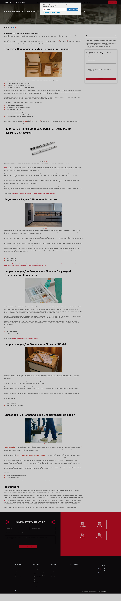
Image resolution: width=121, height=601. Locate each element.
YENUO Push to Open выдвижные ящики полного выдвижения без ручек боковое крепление (33, 480)
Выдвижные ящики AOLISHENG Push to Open (22, 409)
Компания (38, 2)
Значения (76, 2)
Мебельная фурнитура (48, 2)
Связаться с (99, 537)
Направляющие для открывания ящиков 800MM (98, 44)
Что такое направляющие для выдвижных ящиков (98, 39)
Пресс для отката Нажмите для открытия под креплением (25, 338)
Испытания (82, 537)
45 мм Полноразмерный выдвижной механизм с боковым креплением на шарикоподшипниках (33, 193)
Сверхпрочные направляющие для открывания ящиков (99, 46)
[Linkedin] (98, 572)
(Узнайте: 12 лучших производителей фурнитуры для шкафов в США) (32, 455)
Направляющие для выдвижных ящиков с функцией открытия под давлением (101, 43)
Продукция (99, 526)
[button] (112, 2)
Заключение (89, 47)
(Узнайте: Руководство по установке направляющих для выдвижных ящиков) (50, 40)
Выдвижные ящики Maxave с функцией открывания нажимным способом (101, 40)
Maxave (25, 121)
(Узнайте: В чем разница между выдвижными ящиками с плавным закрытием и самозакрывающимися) (53, 120)
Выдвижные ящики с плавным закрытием (96, 41)
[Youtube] (98, 568)
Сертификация (82, 526)
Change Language (72, 9)
